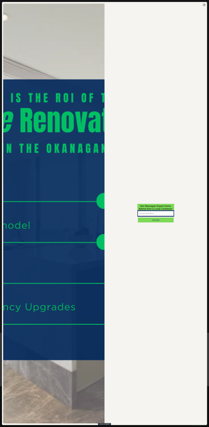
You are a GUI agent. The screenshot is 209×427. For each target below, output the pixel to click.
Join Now (155, 220)
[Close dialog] (204, 5)
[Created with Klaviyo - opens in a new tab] (104, 424)
